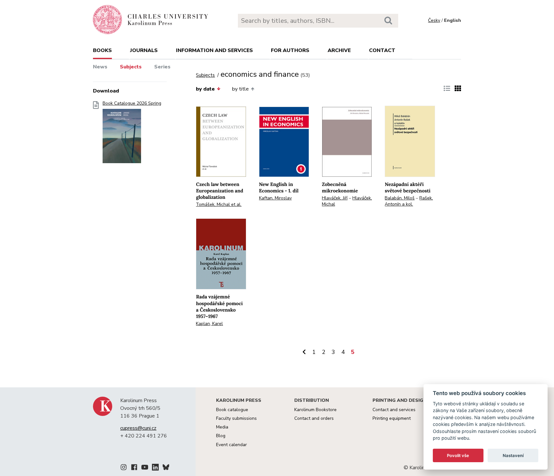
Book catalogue (232, 410)
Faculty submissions (236, 418)
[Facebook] (134, 468)
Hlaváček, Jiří (335, 198)
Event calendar (231, 445)
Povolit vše (458, 455)
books (102, 50)
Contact (382, 50)
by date (205, 89)
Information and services (214, 50)
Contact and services (394, 410)
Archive (339, 50)
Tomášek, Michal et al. (218, 204)
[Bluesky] (166, 468)
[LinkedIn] (155, 468)
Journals (144, 50)
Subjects (131, 66)
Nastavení (513, 455)
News (100, 66)
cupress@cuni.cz (138, 428)
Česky (434, 20)
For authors (290, 50)
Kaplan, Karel (209, 324)
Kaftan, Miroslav (275, 198)
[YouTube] (144, 468)
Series (162, 66)
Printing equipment (392, 418)
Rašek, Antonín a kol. (409, 201)
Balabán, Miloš (400, 198)
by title (240, 89)
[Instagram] (123, 468)
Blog (220, 436)
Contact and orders (314, 418)
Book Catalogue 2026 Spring (132, 103)
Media (222, 427)
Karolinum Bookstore (315, 410)
